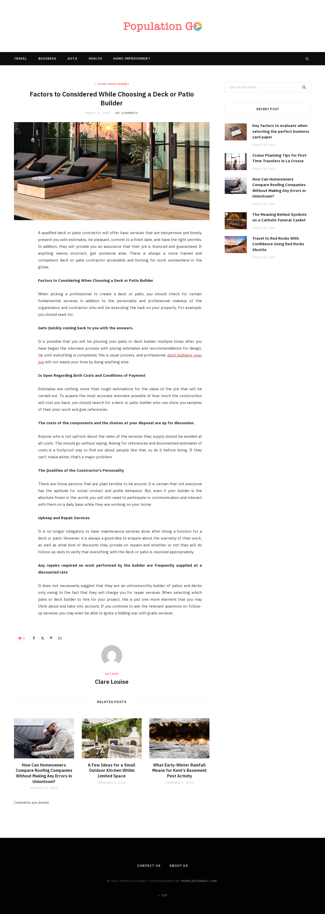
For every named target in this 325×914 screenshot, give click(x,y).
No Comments (127, 113)
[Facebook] (20, 249)
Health (95, 58)
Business (47, 58)
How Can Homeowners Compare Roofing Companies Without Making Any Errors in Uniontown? (44, 773)
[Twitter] (20, 262)
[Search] (307, 58)
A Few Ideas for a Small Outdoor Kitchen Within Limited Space (111, 770)
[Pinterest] (20, 275)
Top (163, 895)
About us (178, 865)
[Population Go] (162, 26)
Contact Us (148, 865)
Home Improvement (131, 58)
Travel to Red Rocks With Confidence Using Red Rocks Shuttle (278, 244)
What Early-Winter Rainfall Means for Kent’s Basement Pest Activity (179, 770)
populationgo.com (199, 881)
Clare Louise (111, 681)
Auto (72, 58)
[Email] (20, 288)
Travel (20, 58)
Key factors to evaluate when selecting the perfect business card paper (280, 131)
